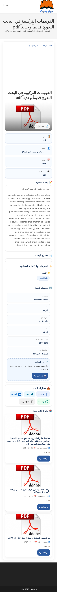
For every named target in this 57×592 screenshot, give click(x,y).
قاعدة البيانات (46, 45)
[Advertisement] (28, 68)
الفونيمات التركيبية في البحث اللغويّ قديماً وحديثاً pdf (24, 31)
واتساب (41, 401)
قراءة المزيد (44, 458)
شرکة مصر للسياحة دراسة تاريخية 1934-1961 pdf (29, 538)
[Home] (53, 31)
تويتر (27, 394)
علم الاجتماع (33, 45)
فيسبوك (41, 394)
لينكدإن (14, 394)
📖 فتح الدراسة (40, 375)
